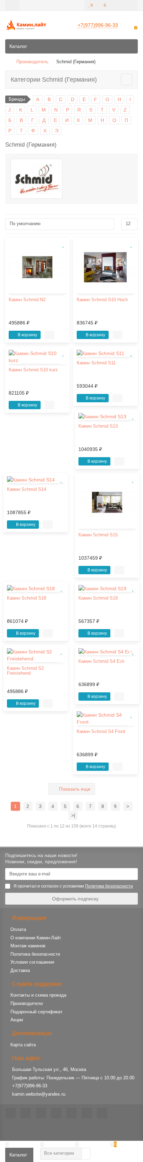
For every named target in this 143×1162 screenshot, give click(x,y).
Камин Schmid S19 (98, 598)
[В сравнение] (62, 252)
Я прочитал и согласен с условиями (73, 886)
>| (73, 815)
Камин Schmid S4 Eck (101, 661)
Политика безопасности (35, 954)
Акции (16, 1019)
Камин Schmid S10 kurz (33, 370)
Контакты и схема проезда (38, 995)
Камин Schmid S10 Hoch (102, 299)
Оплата (18, 929)
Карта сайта (23, 1044)
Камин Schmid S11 (96, 363)
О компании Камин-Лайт (35, 937)
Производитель (32, 61)
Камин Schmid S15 (98, 535)
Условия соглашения (32, 962)
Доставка (20, 970)
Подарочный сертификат (36, 1011)
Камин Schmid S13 (98, 426)
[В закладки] (62, 244)
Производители (26, 1003)
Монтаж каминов (27, 945)
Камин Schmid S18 (26, 598)
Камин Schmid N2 (27, 299)
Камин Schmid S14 (26, 489)
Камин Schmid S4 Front (101, 731)
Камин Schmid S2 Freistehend (25, 671)
